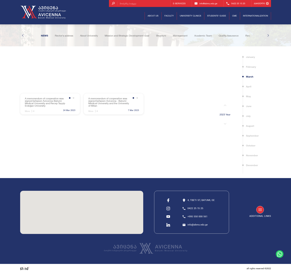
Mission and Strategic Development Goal (127, 35)
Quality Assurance (229, 35)
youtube (168, 216)
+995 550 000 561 (197, 216)
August (250, 125)
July (248, 115)
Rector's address (64, 35)
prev (23, 35)
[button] (69, 98)
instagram (168, 208)
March (249, 76)
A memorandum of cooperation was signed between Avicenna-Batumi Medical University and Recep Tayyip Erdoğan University (45, 102)
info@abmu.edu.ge (208, 3)
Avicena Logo (43, 12)
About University (89, 35)
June (248, 106)
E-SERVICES (179, 3)
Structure (161, 35)
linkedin (168, 225)
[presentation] (225, 105)
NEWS (44, 35)
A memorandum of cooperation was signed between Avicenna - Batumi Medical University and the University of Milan (108, 102)
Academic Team (203, 35)
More (27, 111)
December (252, 165)
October (250, 145)
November (252, 155)
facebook (168, 200)
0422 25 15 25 (238, 3)
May (248, 96)
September (252, 135)
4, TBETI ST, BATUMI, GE (201, 200)
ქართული (259, 3)
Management (180, 35)
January (250, 56)
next (268, 35)
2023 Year (225, 114)
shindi (24, 268)
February (251, 66)
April (248, 86)
